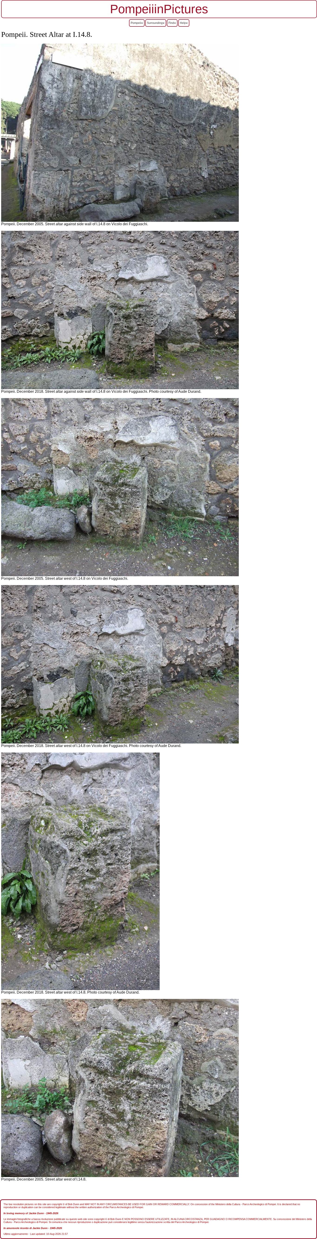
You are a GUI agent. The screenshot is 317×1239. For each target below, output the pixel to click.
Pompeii (136, 23)
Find (171, 23)
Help (183, 23)
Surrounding (155, 23)
